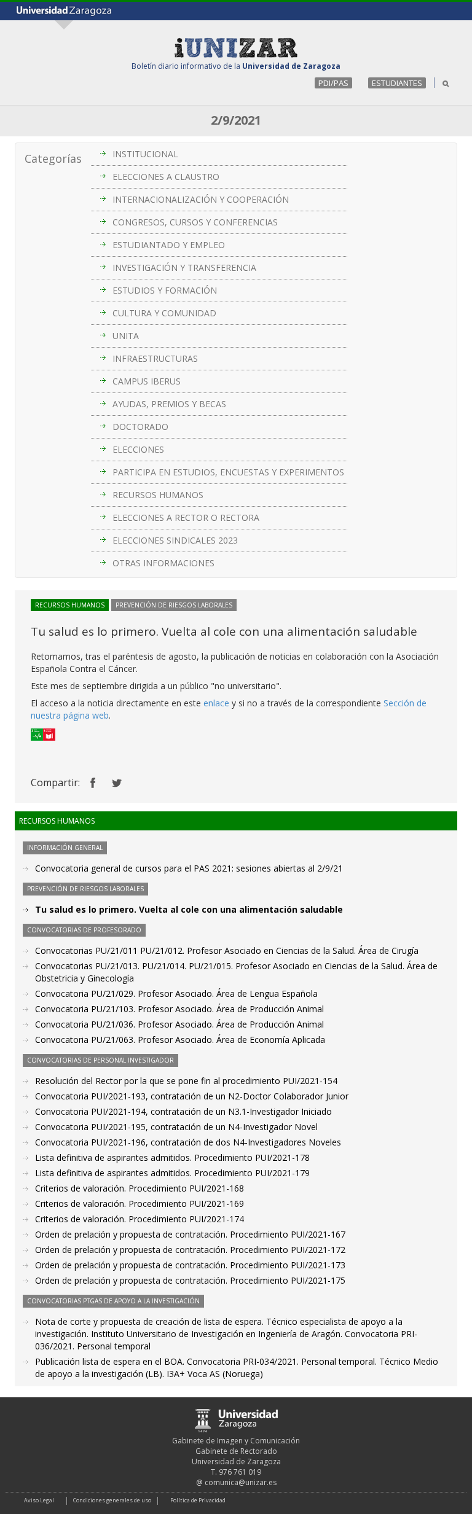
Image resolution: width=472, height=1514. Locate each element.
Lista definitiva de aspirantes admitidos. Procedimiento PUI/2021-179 (172, 1173)
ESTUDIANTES (397, 82)
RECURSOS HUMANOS (157, 495)
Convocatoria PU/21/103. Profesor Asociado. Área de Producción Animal (179, 1009)
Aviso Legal (39, 1500)
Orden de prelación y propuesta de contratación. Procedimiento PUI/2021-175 (190, 1280)
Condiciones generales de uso (112, 1500)
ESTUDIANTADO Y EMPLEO (168, 245)
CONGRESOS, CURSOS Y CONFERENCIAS (195, 222)
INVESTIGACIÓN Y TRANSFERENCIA (184, 267)
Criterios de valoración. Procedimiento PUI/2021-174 (139, 1219)
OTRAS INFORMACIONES (163, 563)
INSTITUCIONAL (145, 154)
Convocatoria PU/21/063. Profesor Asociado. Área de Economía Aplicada (180, 1039)
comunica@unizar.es (241, 1482)
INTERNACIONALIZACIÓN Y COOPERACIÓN (200, 199)
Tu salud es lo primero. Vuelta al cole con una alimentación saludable (189, 909)
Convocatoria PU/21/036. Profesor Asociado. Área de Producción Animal (179, 1024)
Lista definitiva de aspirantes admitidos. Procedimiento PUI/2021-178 (172, 1157)
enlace (217, 703)
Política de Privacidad (198, 1500)
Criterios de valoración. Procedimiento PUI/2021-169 (139, 1203)
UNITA (125, 335)
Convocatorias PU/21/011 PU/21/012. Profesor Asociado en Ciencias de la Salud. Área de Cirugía (227, 950)
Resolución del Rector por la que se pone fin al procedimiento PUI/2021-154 (186, 1081)
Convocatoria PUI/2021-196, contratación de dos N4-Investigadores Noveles (188, 1142)
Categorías (53, 158)
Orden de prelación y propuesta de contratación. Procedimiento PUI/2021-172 (190, 1249)
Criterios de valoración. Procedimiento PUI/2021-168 (139, 1188)
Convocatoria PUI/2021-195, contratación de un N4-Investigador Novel (176, 1127)
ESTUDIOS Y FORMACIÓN (164, 290)
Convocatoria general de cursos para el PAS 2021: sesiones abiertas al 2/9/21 (189, 868)
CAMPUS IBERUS (146, 381)
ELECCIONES (138, 449)
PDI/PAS (333, 82)
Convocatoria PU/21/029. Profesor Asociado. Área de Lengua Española (176, 993)
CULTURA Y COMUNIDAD (164, 313)
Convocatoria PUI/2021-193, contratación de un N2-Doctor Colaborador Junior (191, 1096)
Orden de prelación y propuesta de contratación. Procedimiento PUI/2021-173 (190, 1265)
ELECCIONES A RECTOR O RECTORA (185, 517)
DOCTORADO (140, 426)
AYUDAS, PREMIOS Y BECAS (169, 404)
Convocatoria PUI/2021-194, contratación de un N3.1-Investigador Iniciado (183, 1111)
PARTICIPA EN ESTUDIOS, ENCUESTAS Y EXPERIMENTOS (228, 472)
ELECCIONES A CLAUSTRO (165, 176)
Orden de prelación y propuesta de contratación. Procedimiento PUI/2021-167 (190, 1234)
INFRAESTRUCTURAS (155, 358)
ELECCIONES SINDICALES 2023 (175, 540)
